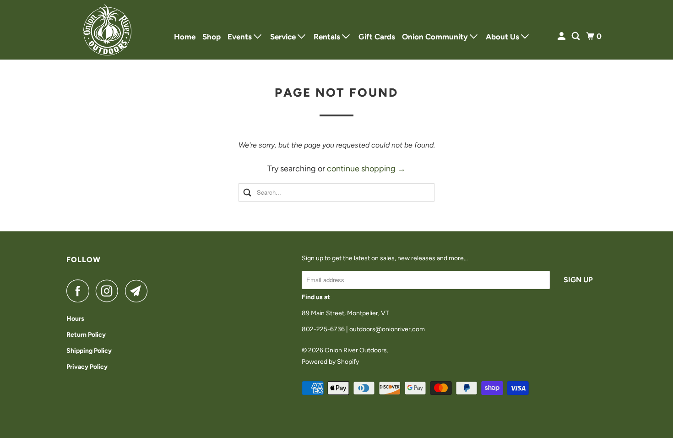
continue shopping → (366, 169)
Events (241, 36)
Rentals (328, 36)
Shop (211, 36)
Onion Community (436, 36)
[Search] (576, 36)
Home (184, 36)
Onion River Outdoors (356, 350)
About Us (503, 36)
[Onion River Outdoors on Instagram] (109, 290)
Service (284, 36)
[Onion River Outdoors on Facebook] (80, 290)
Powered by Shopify (330, 362)
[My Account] (562, 36)
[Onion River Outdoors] (107, 30)
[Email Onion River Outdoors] (138, 290)
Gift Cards (376, 36)
